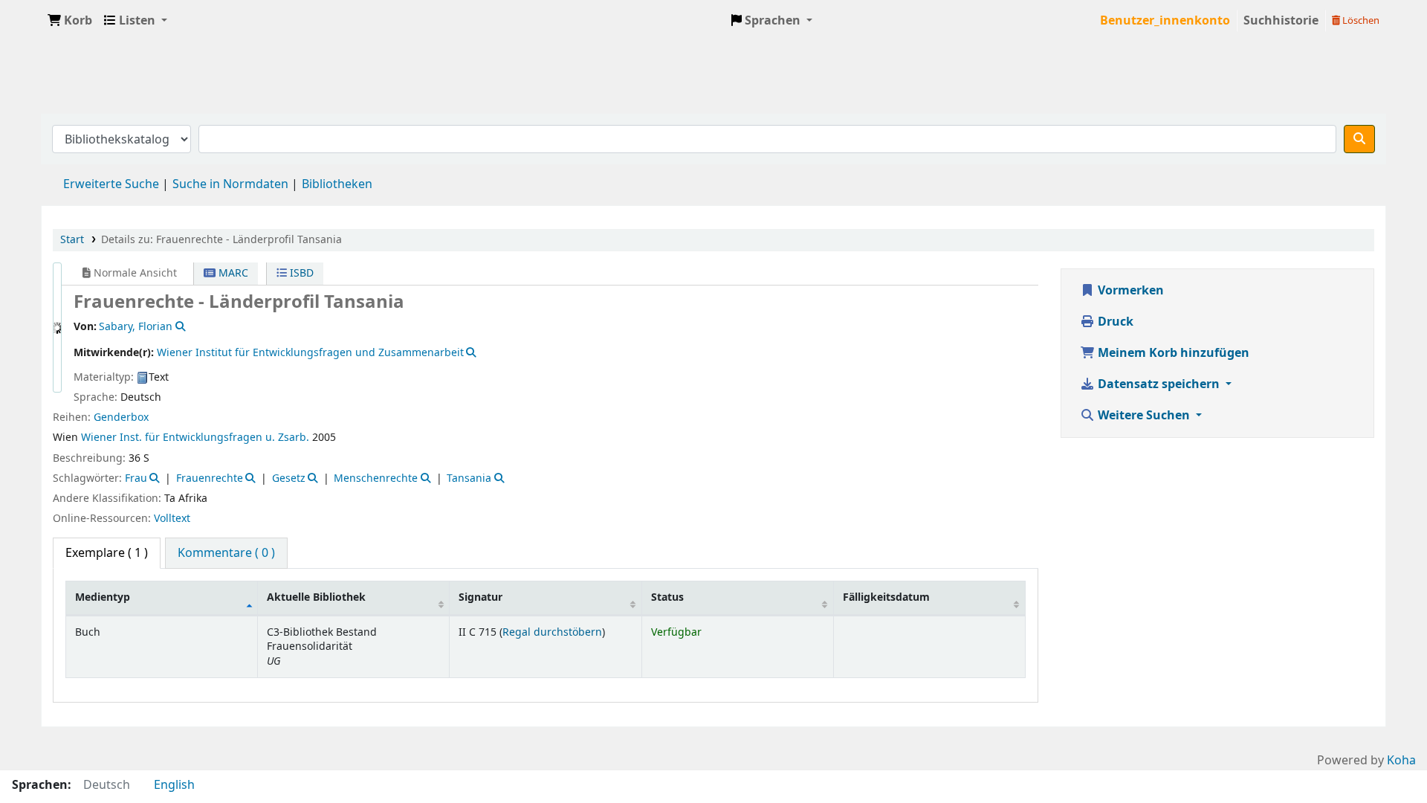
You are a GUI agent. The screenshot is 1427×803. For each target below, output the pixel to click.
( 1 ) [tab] (106, 553)
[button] (70, 21)
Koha (1401, 761)
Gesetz (288, 478)
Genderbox (121, 417)
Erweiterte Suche (111, 184)
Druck (1114, 322)
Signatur (480, 597)
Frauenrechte (209, 478)
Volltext (172, 518)
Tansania (469, 478)
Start (72, 240)
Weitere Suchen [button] (1144, 416)
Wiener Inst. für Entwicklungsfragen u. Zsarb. (195, 437)
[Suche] (1359, 139)
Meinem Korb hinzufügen (1172, 353)
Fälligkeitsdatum (886, 597)
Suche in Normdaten (230, 184)
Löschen (1359, 20)
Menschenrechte (376, 478)
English (174, 785)
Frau (136, 478)
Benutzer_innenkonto (1165, 21)
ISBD (300, 273)
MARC (232, 273)
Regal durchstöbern (552, 632)
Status (667, 597)
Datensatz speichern (1159, 384)
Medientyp (102, 597)
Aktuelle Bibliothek (316, 597)
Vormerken (1129, 291)
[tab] (226, 553)
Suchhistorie (1280, 21)
